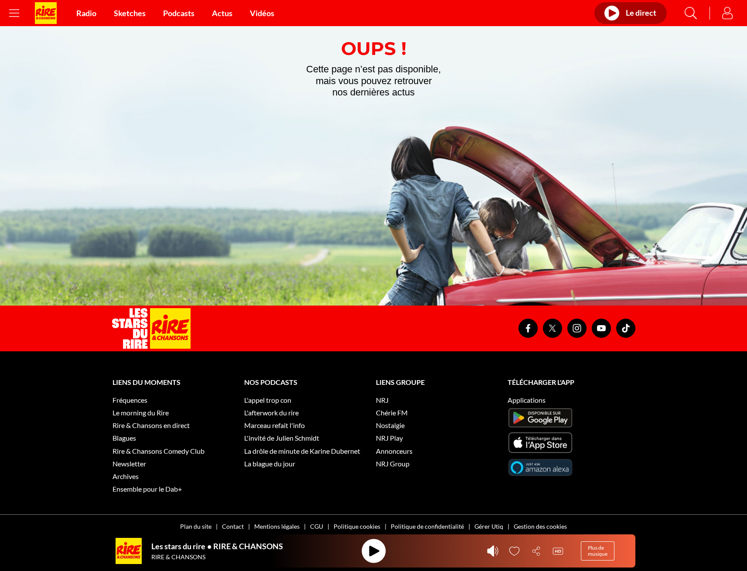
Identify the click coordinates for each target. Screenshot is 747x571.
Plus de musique (597, 550)
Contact (233, 526)
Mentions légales (277, 526)
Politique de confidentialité (427, 526)
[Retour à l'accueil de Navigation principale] (46, 13)
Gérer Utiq (488, 526)
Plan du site (195, 526)
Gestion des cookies (540, 526)
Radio (86, 13)
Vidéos (262, 13)
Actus (222, 13)
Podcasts (178, 13)
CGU (316, 526)
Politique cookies (357, 526)
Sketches (130, 13)
